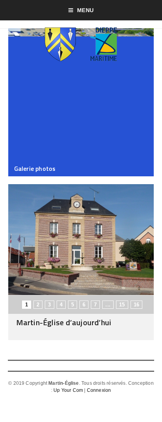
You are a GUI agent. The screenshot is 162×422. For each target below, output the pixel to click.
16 (136, 305)
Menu (85, 10)
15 (122, 305)
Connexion (99, 390)
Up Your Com (68, 390)
